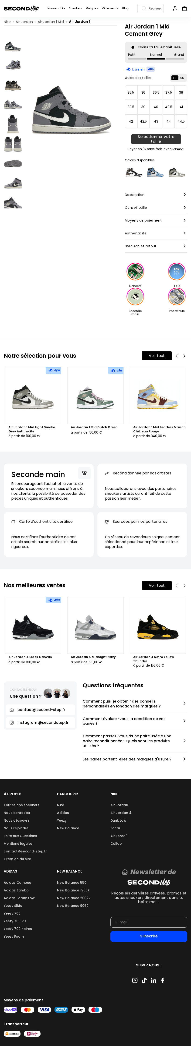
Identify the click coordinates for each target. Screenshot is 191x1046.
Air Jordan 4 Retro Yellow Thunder (153, 659)
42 (131, 121)
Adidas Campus (17, 882)
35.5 (131, 92)
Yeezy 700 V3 (15, 921)
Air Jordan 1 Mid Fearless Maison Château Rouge (159, 429)
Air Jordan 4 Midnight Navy (93, 657)
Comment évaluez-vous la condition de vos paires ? (124, 721)
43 (156, 121)
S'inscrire (149, 936)
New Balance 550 (71, 882)
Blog (125, 8)
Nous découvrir (17, 820)
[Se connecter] (175, 8)
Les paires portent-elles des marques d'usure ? (127, 759)
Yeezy (62, 820)
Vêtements (110, 8)
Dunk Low (118, 820)
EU (175, 78)
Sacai (115, 828)
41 (181, 107)
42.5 (143, 121)
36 (143, 92)
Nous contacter (17, 812)
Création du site (17, 859)
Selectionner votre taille (156, 139)
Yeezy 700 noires (18, 928)
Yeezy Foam (14, 936)
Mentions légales (18, 843)
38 (181, 92)
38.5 (131, 107)
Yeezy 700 (12, 913)
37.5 (168, 92)
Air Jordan (119, 805)
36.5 (156, 92)
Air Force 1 (118, 836)
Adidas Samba (16, 890)
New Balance (68, 828)
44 (168, 121)
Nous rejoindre (16, 828)
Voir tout (157, 355)
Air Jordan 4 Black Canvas (30, 657)
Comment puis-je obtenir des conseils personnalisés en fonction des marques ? (122, 704)
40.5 (168, 107)
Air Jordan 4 (120, 812)
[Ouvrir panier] (182, 8)
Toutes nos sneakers (21, 805)
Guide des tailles (138, 78)
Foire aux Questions (20, 836)
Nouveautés (56, 8)
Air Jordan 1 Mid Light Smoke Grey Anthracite (31, 429)
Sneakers (75, 8)
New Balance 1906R (73, 890)
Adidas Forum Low (19, 898)
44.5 (181, 121)
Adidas (63, 812)
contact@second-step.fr (25, 851)
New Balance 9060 (73, 905)
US (182, 78)
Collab (116, 843)
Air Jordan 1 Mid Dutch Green (94, 427)
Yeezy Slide (13, 905)
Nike (60, 805)
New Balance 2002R (74, 898)
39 (143, 107)
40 (156, 107)
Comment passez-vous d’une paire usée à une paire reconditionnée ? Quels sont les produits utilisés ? (127, 741)
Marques (92, 8)
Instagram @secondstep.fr (42, 722)
